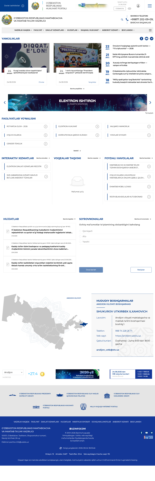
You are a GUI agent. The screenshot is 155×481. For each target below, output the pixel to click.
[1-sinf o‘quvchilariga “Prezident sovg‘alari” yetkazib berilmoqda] (77, 58)
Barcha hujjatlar (68, 219)
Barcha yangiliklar (76, 88)
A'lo (84, 236)
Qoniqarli (87, 231)
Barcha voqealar (93, 158)
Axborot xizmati (110, 30)
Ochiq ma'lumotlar (101, 422)
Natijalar (141, 270)
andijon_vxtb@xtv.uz (107, 350)
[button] (149, 6)
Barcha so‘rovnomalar (142, 219)
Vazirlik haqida (22, 30)
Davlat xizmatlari (55, 30)
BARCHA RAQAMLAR (140, 22)
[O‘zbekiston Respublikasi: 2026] (77, 374)
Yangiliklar (92, 82)
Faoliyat (38, 30)
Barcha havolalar (145, 158)
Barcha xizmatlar (42, 158)
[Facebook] (141, 38)
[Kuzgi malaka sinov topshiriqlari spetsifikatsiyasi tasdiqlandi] (25, 58)
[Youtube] (146, 38)
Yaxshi (86, 241)
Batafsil (76, 151)
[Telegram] (151, 38)
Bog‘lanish (127, 30)
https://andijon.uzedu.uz (128, 336)
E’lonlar (41, 82)
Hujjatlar (72, 30)
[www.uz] (148, 437)
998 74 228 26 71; (123, 331)
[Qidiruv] (122, 19)
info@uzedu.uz (22, 442)
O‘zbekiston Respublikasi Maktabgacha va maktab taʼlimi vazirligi (26, 430)
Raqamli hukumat (90, 30)
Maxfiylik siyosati (81, 422)
